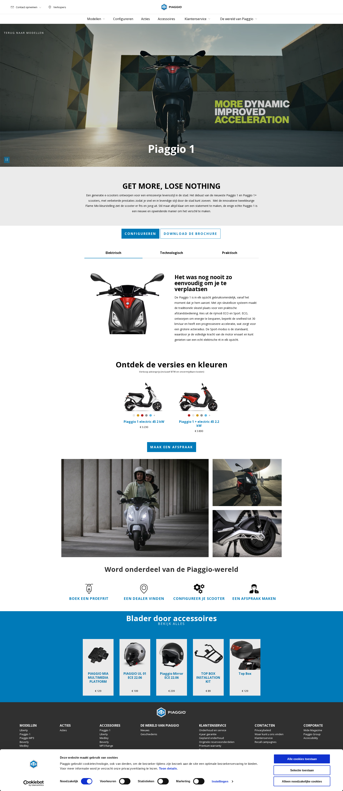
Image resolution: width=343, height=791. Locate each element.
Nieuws (145, 730)
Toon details (168, 768)
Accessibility (310, 738)
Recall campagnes (266, 742)
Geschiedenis (149, 734)
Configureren (140, 233)
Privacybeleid (263, 730)
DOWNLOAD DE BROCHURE (190, 233)
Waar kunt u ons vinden (269, 734)
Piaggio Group (312, 734)
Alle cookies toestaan (302, 759)
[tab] (113, 252)
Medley (24, 745)
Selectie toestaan (302, 770)
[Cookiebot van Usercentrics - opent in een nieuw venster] (33, 783)
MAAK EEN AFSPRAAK (171, 447)
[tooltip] (134, 415)
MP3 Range (106, 745)
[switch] (124, 781)
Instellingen (220, 781)
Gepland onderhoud (211, 738)
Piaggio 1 (25, 734)
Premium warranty (210, 745)
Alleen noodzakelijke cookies (302, 781)
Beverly (24, 742)
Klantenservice (264, 738)
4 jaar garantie (208, 734)
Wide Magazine (312, 730)
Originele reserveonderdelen (216, 742)
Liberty (24, 730)
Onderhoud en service (212, 730)
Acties (63, 730)
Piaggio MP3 (27, 738)
